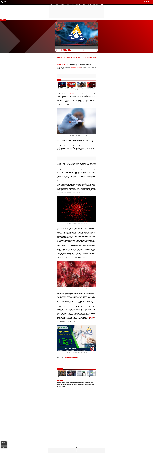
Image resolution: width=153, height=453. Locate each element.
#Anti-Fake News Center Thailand (67, 384)
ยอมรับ (4, 445)
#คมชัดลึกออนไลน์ (77, 382)
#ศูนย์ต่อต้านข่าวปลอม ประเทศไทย (79, 384)
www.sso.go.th (91, 317)
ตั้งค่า (4, 447)
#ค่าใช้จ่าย (59, 384)
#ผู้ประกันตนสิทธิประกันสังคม (89, 384)
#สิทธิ (92, 382)
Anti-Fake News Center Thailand (71, 357)
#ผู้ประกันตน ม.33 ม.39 (61, 386)
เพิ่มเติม (2, 444)
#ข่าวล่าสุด (59, 382)
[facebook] (144, 2)
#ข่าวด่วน (67, 382)
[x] (146, 2)
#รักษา (89, 382)
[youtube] (148, 2)
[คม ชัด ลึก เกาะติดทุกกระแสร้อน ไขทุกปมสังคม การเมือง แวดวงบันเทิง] (76, 2)
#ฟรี (86, 382)
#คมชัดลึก (71, 382)
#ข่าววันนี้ (63, 382)
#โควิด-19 (82, 382)
